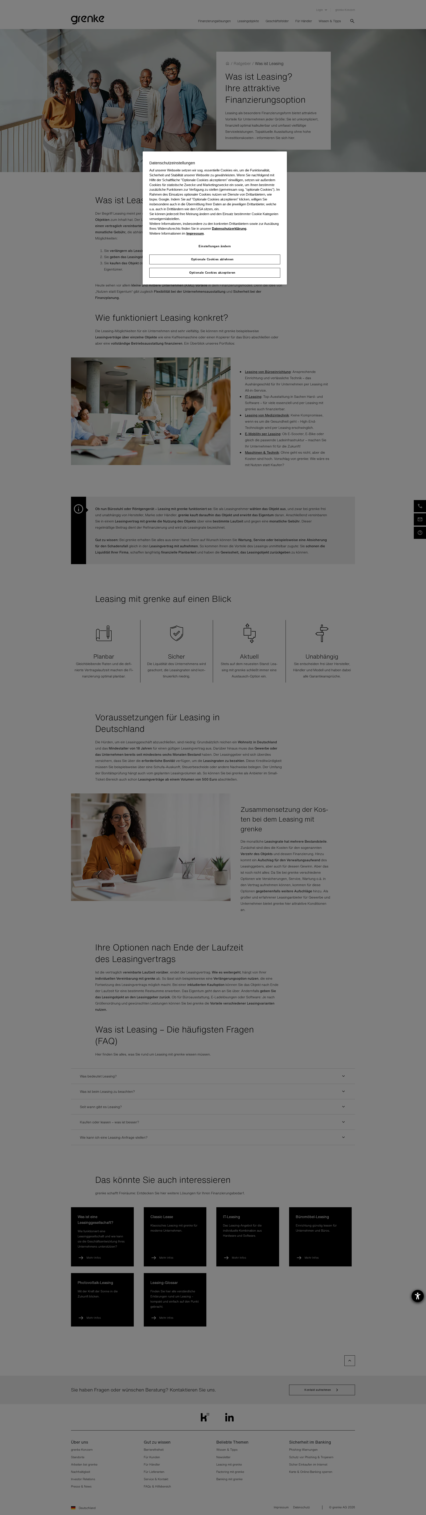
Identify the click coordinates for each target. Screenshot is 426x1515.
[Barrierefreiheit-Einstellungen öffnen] (418, 1296)
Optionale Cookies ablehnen (212, 259)
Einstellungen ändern (215, 246)
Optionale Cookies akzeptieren (212, 272)
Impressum (195, 233)
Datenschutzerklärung (229, 228)
